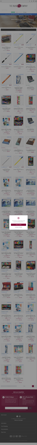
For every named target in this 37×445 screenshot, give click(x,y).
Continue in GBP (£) (18, 227)
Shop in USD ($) (18, 224)
